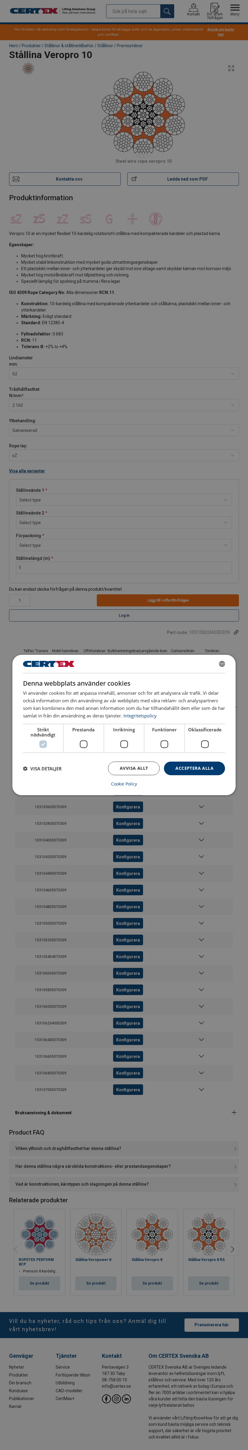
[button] (42, 768)
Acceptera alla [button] (194, 768)
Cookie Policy (124, 784)
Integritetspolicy (140, 716)
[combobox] (222, 664)
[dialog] (124, 725)
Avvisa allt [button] (134, 768)
